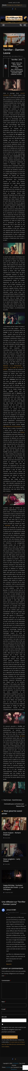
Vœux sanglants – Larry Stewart (11, 860)
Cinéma (5, 46)
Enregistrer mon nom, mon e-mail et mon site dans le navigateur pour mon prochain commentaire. (14, 1030)
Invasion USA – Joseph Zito (13, 5)
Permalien (24, 913)
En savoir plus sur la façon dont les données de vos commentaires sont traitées (13, 1044)
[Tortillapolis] (14, 16)
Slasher (21, 56)
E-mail (4, 1009)
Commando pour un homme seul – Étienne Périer (14, 805)
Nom (4, 1002)
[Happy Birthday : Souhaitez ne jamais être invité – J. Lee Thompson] (14, 871)
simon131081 (11, 910)
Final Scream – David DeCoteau (13, 800)
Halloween (6, 367)
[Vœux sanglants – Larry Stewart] (14, 844)
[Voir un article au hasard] (24, 25)
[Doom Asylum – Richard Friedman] (14, 818)
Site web (4, 1017)
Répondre (9, 964)
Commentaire (6, 980)
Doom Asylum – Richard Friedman (12, 834)
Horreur (10, 46)
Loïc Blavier (15, 56)
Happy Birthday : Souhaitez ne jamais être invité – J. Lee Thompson (13, 887)
